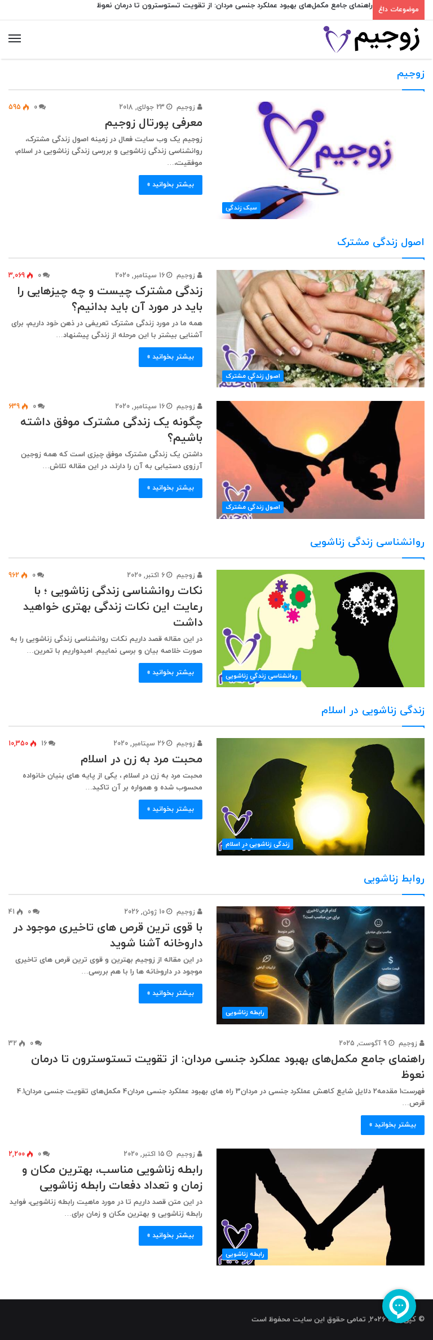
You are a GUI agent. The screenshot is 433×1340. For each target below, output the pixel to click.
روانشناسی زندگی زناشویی (367, 542)
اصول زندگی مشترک (381, 242)
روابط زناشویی (394, 879)
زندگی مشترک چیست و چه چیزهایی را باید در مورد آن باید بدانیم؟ (109, 299)
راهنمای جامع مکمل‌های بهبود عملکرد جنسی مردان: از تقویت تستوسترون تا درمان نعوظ (235, 6)
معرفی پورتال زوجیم (153, 123)
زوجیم (411, 74)
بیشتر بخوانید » (170, 184)
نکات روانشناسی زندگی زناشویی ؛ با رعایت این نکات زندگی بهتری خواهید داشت (112, 607)
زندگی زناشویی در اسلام (373, 711)
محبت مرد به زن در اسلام (141, 759)
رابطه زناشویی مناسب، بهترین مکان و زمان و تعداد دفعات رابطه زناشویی (112, 1178)
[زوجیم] (371, 39)
